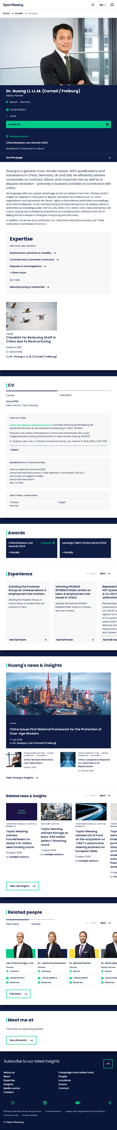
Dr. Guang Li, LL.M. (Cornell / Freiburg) (33, 356)
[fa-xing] (107, 1103)
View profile (20, 958)
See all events (18, 1040)
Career (10, 395)
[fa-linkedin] (42, 1103)
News (7, 1076)
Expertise (9, 1080)
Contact (63, 1088)
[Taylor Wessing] (13, 5)
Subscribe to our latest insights (31, 1061)
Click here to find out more (31, 330)
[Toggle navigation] (112, 4)
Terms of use (11, 1115)
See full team (17, 639)
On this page (14, 157)
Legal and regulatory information (85, 1111)
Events (62, 1084)
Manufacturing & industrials (27, 287)
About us (9, 1072)
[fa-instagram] (10, 1103)
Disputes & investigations (26, 266)
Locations (64, 1080)
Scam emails (30, 1115)
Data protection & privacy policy (22, 1111)
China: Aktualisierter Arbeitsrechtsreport (31, 424)
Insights (8, 1084)
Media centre (12, 1088)
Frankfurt (14, 971)
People (19, 13)
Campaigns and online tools (76, 1072)
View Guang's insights (19, 777)
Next (103, 573)
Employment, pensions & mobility (30, 253)
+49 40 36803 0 (49, 978)
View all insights (19, 886)
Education (66, 395)
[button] (93, 4)
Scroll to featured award (36, 142)
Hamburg (46, 971)
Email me (14, 124)
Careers (9, 1092)
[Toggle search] (93, 4)
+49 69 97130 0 (17, 978)
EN (101, 5)
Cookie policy (53, 1111)
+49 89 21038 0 (18, 109)
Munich (14, 102)
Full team (15, 994)
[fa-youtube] (75, 1103)
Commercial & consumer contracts (32, 259)
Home (6, 13)
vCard (13, 116)
